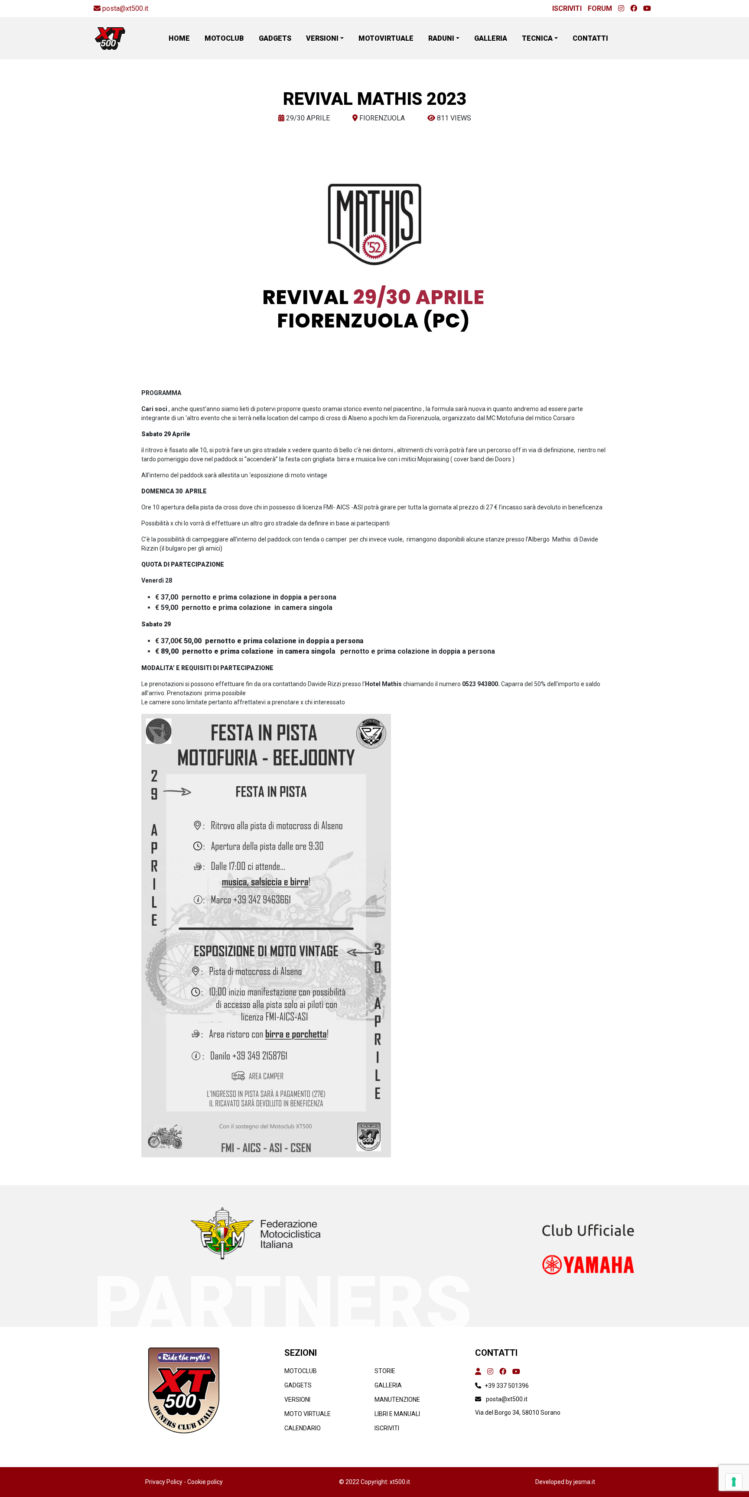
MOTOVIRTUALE (386, 38)
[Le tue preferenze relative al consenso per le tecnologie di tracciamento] (734, 1482)
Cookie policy (205, 1481)
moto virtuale (307, 1413)
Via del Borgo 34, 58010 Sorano (517, 1412)
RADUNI (441, 38)
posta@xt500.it (125, 8)
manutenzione (397, 1399)
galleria (388, 1385)
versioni (297, 1399)
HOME (179, 38)
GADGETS (275, 38)
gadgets (298, 1385)
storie (384, 1370)
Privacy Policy (164, 1481)
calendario (302, 1428)
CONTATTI (590, 38)
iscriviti (386, 1428)
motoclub (300, 1370)
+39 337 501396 (507, 1385)
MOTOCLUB (224, 38)
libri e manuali (397, 1413)
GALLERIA (490, 38)
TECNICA (537, 38)
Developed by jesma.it (565, 1481)
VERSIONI (322, 38)
